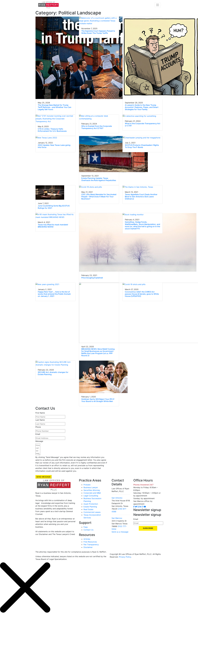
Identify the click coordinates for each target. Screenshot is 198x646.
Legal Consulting (91, 496)
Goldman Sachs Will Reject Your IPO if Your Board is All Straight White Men (97, 400)
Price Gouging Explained (92, 278)
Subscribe (148, 528)
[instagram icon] (142, 506)
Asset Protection (91, 504)
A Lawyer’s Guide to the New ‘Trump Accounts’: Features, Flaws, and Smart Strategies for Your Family (141, 107)
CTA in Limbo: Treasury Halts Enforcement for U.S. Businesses (52, 130)
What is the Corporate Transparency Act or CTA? (142, 124)
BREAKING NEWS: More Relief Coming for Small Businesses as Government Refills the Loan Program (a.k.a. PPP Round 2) (98, 352)
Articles (87, 539)
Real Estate (88, 509)
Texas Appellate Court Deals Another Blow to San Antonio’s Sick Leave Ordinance (141, 196)
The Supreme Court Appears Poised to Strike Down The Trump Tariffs (98, 32)
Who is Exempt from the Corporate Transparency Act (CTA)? (96, 127)
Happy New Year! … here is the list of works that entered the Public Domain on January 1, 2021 (54, 294)
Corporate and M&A (92, 493)
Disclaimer (88, 547)
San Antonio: (117, 498)
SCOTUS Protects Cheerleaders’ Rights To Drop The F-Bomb (142, 146)
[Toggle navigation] (157, 5)
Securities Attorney (92, 490)
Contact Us (88, 530)
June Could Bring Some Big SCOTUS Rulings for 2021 (54, 207)
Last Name (40, 420)
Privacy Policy (125, 557)
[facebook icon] (134, 506)
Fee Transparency (91, 544)
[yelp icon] (138, 506)
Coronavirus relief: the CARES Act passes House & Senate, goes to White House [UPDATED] (142, 294)
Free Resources (90, 542)
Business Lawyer (91, 487)
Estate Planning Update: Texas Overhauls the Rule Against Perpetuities (98, 179)
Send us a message (120, 532)
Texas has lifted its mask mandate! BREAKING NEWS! (53, 225)
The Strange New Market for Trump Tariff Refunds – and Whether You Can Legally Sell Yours (54, 107)
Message (39, 441)
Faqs (86, 527)
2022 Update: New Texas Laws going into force (54, 146)
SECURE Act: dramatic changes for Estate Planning (53, 373)
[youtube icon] (145, 506)
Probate (87, 485)
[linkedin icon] (140, 506)
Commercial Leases (92, 512)
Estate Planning (90, 506)
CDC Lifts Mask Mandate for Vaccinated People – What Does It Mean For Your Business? (98, 196)
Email (37, 434)
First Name (40, 413)
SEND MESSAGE (43, 477)
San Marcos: (117, 518)
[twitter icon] (136, 506)
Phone (38, 427)
